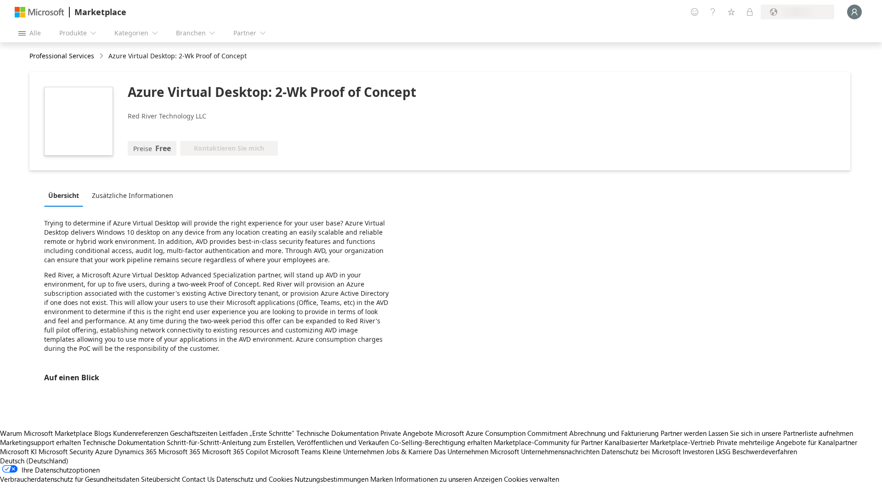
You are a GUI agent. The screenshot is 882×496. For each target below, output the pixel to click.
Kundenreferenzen (140, 433)
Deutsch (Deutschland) (34, 460)
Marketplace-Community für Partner (548, 442)
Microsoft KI (18, 451)
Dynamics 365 (135, 451)
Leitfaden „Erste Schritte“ (256, 433)
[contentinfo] (102, 56)
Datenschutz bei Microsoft (641, 451)
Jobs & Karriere (409, 451)
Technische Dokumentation (337, 433)
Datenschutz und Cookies (254, 479)
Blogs (102, 433)
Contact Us (198, 479)
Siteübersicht (160, 479)
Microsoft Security (66, 451)
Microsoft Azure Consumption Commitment (502, 433)
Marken (381, 479)
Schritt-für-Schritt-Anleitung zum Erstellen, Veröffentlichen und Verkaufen (278, 442)
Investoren (698, 451)
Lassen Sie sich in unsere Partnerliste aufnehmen (780, 433)
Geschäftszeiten (193, 433)
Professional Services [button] (61, 55)
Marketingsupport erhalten (40, 442)
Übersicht (63, 195)
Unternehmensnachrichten (560, 451)
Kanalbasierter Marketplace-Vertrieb (660, 442)
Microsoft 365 (179, 451)
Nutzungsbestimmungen (331, 479)
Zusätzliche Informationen (132, 195)
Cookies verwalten (531, 479)
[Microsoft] (39, 12)
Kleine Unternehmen (353, 451)
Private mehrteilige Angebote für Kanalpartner (787, 442)
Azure (104, 451)
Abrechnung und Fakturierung (614, 433)
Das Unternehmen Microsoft (476, 451)
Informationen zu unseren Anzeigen (448, 479)
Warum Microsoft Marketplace (46, 433)
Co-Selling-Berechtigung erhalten (441, 442)
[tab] (66, 195)
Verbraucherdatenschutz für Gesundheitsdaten (69, 479)
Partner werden (684, 433)
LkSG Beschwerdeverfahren (756, 451)
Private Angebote (406, 433)
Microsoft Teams (295, 451)
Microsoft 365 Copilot (235, 451)
